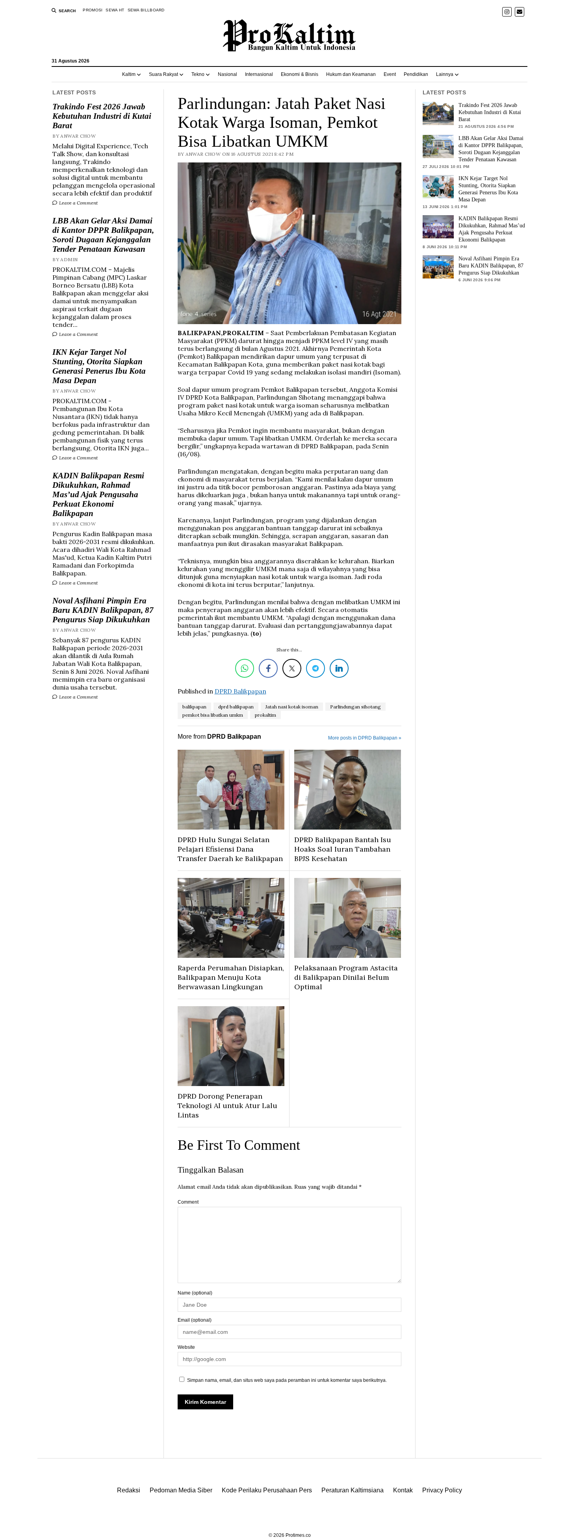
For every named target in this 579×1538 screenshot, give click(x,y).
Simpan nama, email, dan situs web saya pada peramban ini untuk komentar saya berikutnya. (287, 1380)
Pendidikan (416, 74)
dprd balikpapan (236, 707)
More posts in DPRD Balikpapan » (364, 738)
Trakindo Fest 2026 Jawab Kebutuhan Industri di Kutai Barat (101, 116)
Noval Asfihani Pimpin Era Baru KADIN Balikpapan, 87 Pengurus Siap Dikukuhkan (103, 610)
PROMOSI (92, 10)
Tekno (197, 74)
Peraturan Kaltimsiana (352, 1490)
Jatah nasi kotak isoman (291, 707)
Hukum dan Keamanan (351, 74)
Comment (188, 1202)
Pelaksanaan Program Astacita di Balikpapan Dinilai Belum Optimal (346, 977)
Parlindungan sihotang (355, 707)
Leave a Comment (78, 203)
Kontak (403, 1490)
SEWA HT (115, 10)
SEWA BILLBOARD (146, 10)
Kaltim (128, 74)
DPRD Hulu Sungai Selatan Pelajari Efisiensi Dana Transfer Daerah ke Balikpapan (230, 849)
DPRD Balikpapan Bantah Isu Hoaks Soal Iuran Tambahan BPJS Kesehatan (342, 849)
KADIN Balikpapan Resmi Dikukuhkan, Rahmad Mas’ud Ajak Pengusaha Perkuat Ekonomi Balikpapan (98, 494)
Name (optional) (195, 1293)
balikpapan (194, 707)
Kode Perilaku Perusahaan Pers (267, 1490)
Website (186, 1347)
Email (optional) (195, 1320)
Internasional (259, 74)
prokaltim (265, 715)
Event (390, 74)
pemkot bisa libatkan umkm (212, 715)
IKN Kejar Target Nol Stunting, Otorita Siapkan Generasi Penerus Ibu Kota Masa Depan (99, 366)
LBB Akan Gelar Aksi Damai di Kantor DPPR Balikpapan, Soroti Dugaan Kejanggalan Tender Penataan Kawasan (103, 235)
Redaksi (128, 1490)
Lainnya (444, 74)
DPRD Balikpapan (240, 691)
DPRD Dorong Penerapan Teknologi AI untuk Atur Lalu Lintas (227, 1105)
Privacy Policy (442, 1490)
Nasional (227, 74)
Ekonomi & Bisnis (299, 74)
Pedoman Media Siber (181, 1490)
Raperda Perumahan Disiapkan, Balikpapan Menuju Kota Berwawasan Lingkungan (231, 977)
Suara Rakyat (163, 74)
